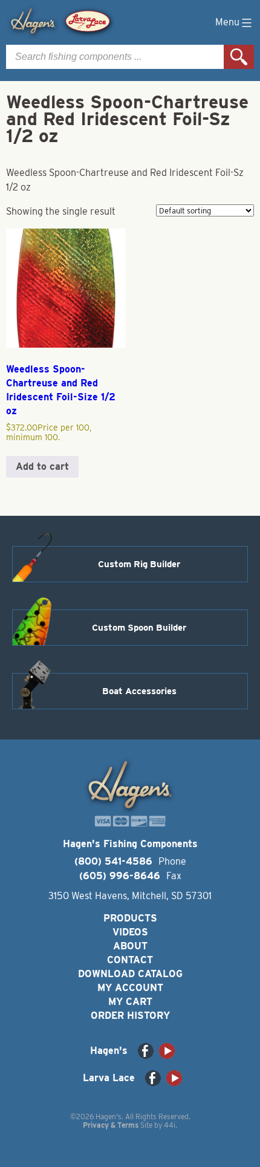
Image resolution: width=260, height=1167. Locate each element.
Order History (130, 1015)
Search (239, 57)
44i (169, 1125)
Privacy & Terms (110, 1125)
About (130, 946)
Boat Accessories (139, 691)
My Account (130, 987)
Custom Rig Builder (139, 564)
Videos (130, 932)
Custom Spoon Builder (139, 627)
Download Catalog (130, 974)
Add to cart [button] (42, 466)
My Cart (130, 1001)
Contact (130, 960)
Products (130, 918)
